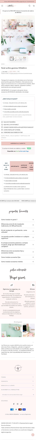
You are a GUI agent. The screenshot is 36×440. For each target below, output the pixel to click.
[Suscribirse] (34, 395)
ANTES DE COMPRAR (24, 166)
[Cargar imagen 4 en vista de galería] (24, 58)
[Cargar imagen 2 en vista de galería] (16, 58)
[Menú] (2, 5)
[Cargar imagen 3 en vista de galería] (20, 58)
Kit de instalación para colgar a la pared (15, 106)
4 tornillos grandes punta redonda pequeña (16, 111)
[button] (29, 5)
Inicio (2, 64)
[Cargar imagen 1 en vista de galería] (12, 58)
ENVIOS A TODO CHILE (31, 166)
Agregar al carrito (18, 143)
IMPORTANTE (15, 166)
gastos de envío (14, 73)
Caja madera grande (10, 109)
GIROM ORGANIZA (14, 414)
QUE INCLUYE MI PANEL (6, 166)
